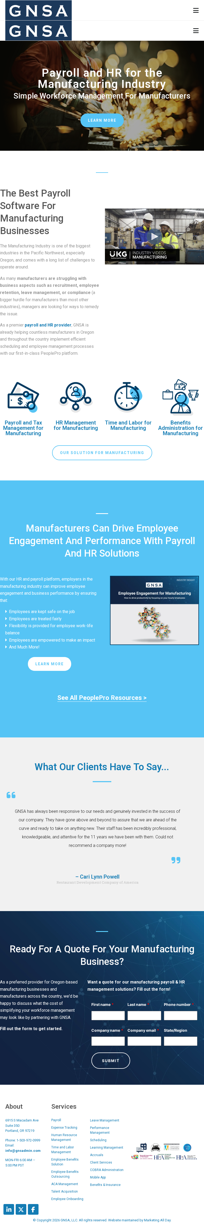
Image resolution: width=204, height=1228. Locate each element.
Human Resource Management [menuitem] (64, 1137)
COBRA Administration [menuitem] (107, 1170)
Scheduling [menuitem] (98, 1140)
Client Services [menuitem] (101, 1162)
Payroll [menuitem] (56, 1120)
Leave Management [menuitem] (104, 1120)
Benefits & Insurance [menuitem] (105, 1185)
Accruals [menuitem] (96, 1155)
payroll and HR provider (48, 325)
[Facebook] (33, 1209)
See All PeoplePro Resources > (102, 697)
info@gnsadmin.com (23, 1151)
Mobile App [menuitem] (98, 1177)
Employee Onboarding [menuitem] (67, 1199)
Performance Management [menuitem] (100, 1130)
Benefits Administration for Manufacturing (180, 427)
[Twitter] (21, 1209)
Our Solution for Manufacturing (102, 453)
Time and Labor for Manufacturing (128, 425)
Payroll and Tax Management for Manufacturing (23, 427)
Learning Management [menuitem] (106, 1147)
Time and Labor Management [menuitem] (62, 1149)
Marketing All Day (157, 1220)
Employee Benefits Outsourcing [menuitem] (65, 1174)
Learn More (102, 120)
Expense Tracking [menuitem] (64, 1127)
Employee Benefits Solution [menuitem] (65, 1162)
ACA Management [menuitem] (64, 1184)
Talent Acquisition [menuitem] (64, 1191)
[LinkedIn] (8, 1209)
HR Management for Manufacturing (76, 425)
